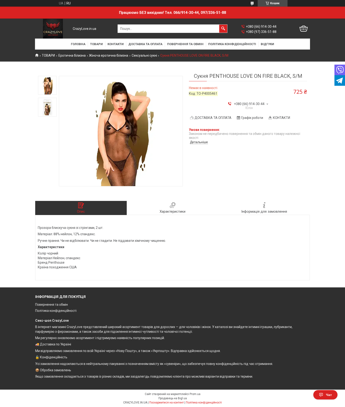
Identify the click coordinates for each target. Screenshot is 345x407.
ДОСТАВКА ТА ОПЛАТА (145, 44)
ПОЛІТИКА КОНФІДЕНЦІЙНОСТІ (232, 44)
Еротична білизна (72, 55)
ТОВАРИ (96, 44)
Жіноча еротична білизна (108, 55)
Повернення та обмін (51, 304)
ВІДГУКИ (267, 44)
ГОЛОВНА (78, 44)
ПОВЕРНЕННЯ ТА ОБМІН (185, 44)
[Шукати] (223, 29)
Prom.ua (195, 394)
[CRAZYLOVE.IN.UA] (53, 29)
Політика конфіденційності (56, 311)
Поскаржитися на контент (166, 402)
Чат (329, 395)
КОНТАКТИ (115, 44)
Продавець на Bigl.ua (172, 398)
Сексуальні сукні (144, 55)
